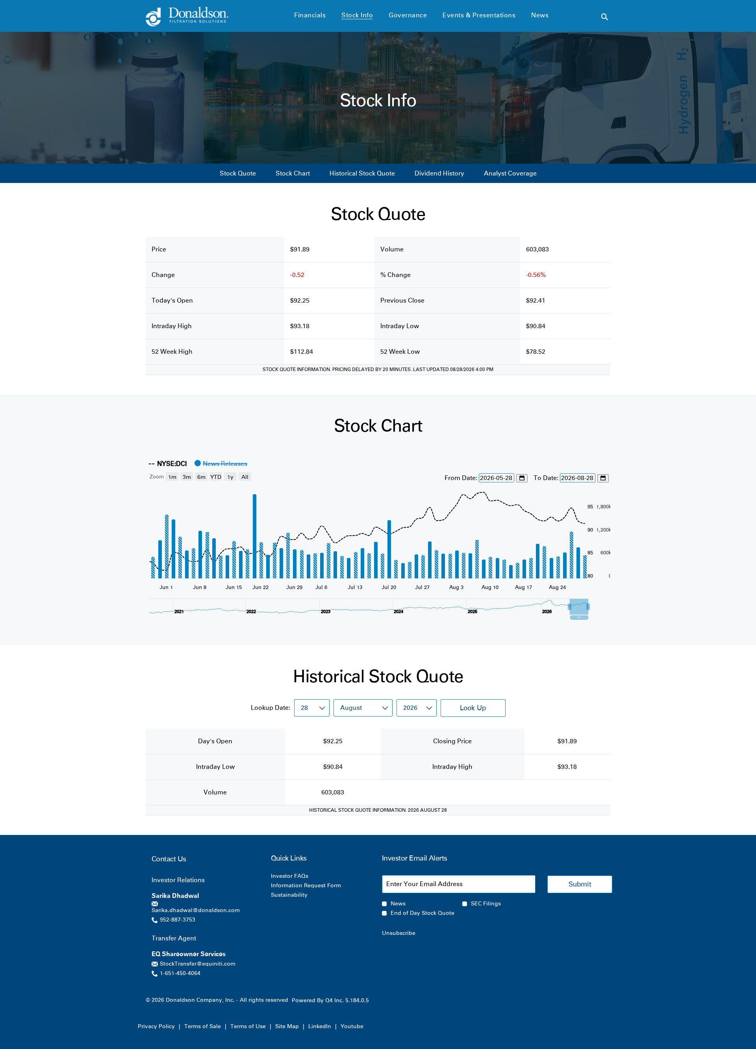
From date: (462, 478)
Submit (580, 884)
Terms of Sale (202, 1026)
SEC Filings (486, 904)
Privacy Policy (156, 1026)
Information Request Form (316, 885)
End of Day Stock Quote (422, 913)
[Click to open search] (604, 17)
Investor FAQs (300, 876)
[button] (579, 607)
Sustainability (300, 895)
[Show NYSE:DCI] (168, 463)
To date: (547, 478)
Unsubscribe (398, 933)
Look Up (473, 708)
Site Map (287, 1026)
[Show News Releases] (221, 463)
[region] (378, 537)
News (398, 904)
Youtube (352, 1026)
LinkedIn (319, 1026)
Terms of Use (248, 1026)
